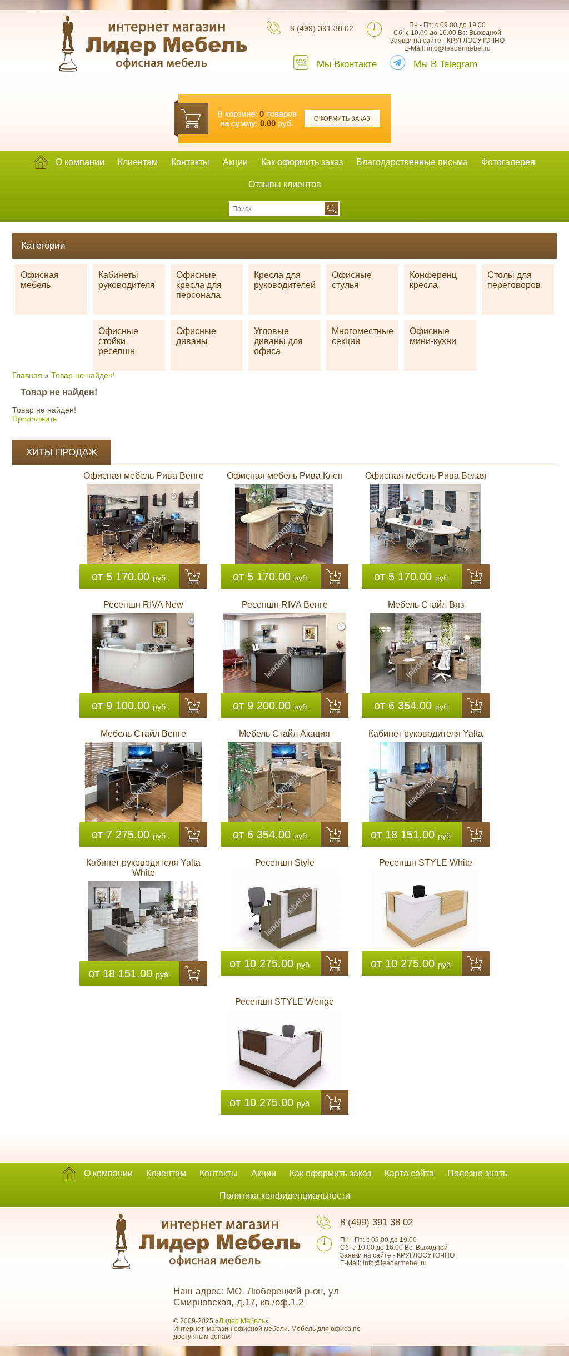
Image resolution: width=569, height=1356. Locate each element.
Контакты (190, 162)
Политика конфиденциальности (284, 1195)
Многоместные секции (362, 336)
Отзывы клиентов (284, 184)
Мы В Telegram (445, 64)
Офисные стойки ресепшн (118, 341)
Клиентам (138, 162)
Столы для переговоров (514, 280)
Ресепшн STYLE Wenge (284, 1001)
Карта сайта (409, 1173)
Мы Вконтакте (347, 64)
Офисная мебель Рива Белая (426, 475)
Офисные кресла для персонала (199, 285)
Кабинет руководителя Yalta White (143, 867)
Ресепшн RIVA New (143, 604)
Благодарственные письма (412, 162)
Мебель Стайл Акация (284, 733)
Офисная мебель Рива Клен (285, 475)
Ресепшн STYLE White (425, 862)
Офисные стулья (352, 280)
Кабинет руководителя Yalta (425, 733)
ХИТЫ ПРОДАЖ (61, 452)
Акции (235, 162)
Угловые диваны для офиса (278, 341)
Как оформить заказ (302, 162)
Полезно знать (477, 1173)
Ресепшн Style (285, 862)
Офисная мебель (40, 280)
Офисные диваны (196, 336)
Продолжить (34, 418)
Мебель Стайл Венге (143, 733)
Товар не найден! (83, 375)
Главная (27, 375)
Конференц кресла (433, 280)
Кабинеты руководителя (126, 280)
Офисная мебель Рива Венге (143, 475)
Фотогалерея (508, 162)
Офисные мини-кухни (433, 336)
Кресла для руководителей (285, 280)
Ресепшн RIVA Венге (285, 604)
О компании (80, 162)
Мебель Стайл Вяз (426, 604)
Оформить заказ (342, 118)
